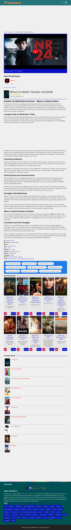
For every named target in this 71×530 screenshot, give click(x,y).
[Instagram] (33, 488)
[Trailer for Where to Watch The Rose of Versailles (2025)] (30, 349)
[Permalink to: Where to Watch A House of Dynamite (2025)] (23, 286)
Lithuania (12, 251)
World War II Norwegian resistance (50, 271)
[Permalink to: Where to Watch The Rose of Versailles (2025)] (35, 325)
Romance (59, 309)
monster (22, 515)
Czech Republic (22, 342)
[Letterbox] (37, 488)
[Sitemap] (44, 488)
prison (64, 515)
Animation (34, 345)
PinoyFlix (51, 515)
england (17, 509)
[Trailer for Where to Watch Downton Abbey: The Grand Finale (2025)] (56, 313)
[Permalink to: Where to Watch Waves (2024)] (23, 325)
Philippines (50, 345)
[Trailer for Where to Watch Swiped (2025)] (43, 313)
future (54, 509)
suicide (59, 517)
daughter (58, 506)
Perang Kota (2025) (48, 336)
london (58, 512)
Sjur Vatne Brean (29, 258)
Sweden (10, 308)
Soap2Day (31, 517)
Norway (17, 251)
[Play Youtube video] (35, 51)
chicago (52, 506)
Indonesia (10, 344)
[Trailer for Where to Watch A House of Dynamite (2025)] (18, 313)
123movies (11, 506)
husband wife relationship (31, 512)
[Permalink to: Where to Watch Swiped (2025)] (48, 286)
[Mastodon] (30, 488)
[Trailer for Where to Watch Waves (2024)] (18, 349)
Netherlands (50, 344)
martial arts (15, 515)
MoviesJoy (35, 515)
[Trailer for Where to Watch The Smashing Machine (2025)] (30, 313)
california (46, 506)
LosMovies (7, 515)
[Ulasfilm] (40, 488)
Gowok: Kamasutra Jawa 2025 (10, 337)
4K (5, 506)
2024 (9, 248)
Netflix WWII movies (55, 267)
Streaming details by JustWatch (10, 87)
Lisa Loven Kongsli (19, 258)
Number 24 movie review (30, 271)
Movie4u (28, 515)
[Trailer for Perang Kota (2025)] (43, 349)
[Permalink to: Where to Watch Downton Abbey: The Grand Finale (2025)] (61, 286)
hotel (21, 512)
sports (45, 517)
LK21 (53, 512)
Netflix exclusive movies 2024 (37, 267)
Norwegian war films (13, 271)
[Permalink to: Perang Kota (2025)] (48, 325)
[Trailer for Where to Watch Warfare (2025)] (56, 349)
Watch (13, 314)
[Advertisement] (35, 18)
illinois (41, 512)
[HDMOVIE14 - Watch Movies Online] (12, 2)
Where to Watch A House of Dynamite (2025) (23, 299)
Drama (7, 306)
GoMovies (60, 509)
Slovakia (23, 344)
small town (24, 517)
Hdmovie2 (7, 512)
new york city (43, 515)
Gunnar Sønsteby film (30, 263)
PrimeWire (58, 515)
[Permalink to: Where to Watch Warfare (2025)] (61, 325)
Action (44, 339)
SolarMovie (39, 517)
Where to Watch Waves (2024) (22, 337)
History (11, 246)
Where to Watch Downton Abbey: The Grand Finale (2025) (61, 301)
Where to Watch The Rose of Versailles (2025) (35, 339)
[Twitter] (27, 488)
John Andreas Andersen (16, 257)
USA (26, 304)
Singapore (48, 346)
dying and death (8, 509)
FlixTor (30, 509)
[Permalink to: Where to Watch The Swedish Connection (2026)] (10, 286)
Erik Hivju (10, 258)
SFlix (18, 517)
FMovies (36, 509)
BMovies (39, 506)
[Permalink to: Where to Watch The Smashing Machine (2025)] (35, 286)
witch (13, 520)
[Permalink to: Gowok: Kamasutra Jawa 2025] (10, 325)
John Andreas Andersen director (16, 267)
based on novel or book (29, 506)
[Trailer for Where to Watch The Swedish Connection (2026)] (5, 313)
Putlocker (7, 517)
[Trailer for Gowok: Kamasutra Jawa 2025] (5, 349)
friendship (48, 509)
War (14, 246)
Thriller (20, 304)
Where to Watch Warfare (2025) (61, 337)
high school (15, 512)
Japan (39, 346)
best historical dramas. (14, 263)
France (50, 342)
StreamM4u (52, 517)
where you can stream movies (29, 493)
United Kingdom (61, 310)
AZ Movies (18, 506)
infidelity (47, 512)
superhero (7, 520)
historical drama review (46, 263)
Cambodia (47, 342)
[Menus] (66, 3)
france (42, 509)
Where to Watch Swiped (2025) (48, 299)
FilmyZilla (23, 509)
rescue (13, 517)
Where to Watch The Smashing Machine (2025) (35, 299)
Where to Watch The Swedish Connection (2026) (10, 300)
